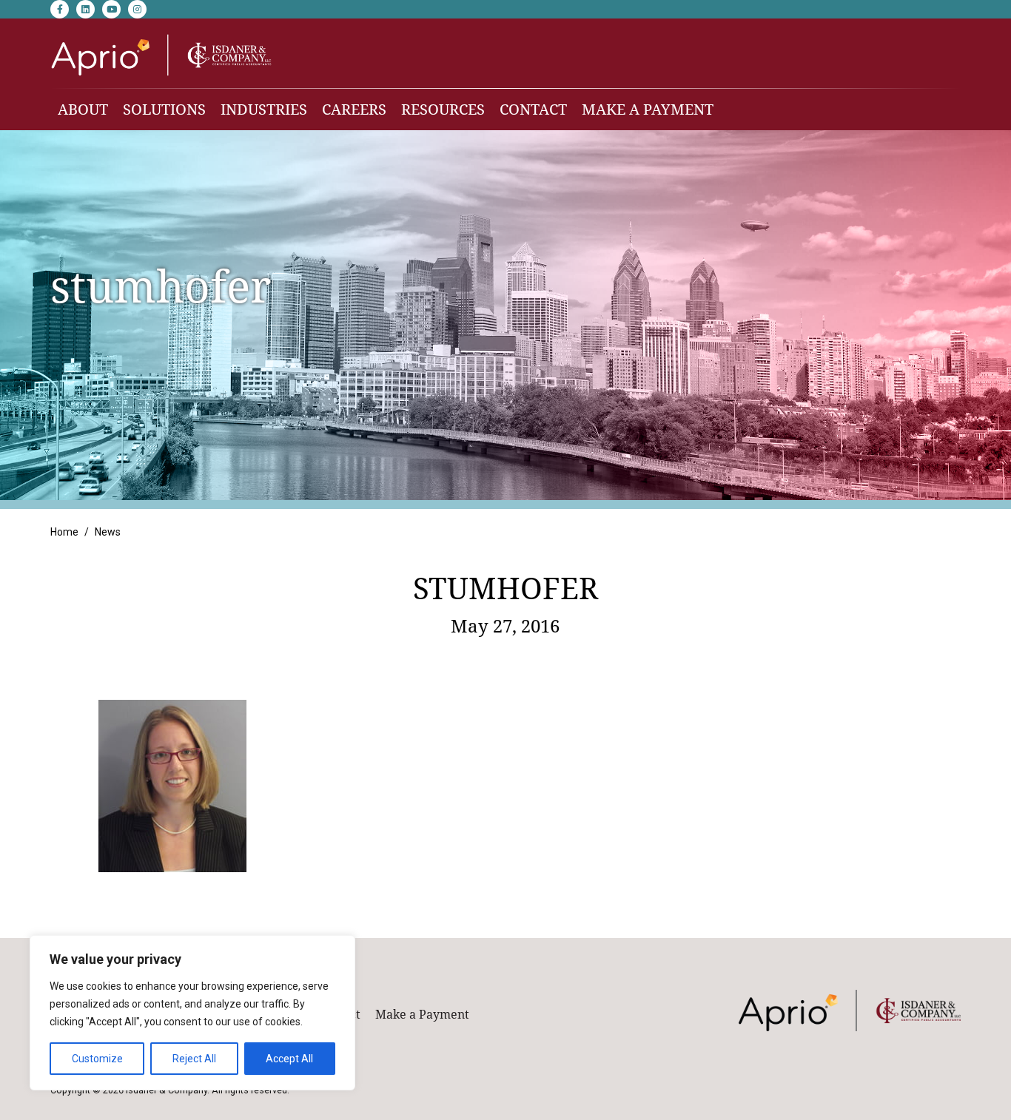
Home (64, 532)
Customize (97, 1059)
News (108, 532)
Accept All (289, 1059)
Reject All (194, 1059)
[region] (192, 1012)
